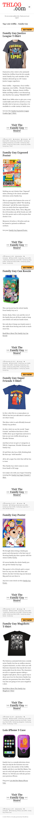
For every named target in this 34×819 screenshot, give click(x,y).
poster (28, 261)
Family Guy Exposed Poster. (18, 230)
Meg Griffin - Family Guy (19, 367)
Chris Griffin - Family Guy (22, 141)
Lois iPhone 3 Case (14, 730)
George (20, 361)
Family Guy (10, 142)
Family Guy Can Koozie (17, 271)
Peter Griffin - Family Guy (19, 144)
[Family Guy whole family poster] (17, 533)
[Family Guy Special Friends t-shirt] (17, 397)
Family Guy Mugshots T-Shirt (16, 625)
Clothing (5, 142)
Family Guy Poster (14, 515)
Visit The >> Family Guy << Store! (17, 127)
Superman (25, 507)
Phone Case (8, 812)
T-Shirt (10, 146)
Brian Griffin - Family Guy (9, 141)
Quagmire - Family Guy (19, 368)
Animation (25, 139)
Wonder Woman (10, 508)
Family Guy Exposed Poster (15, 154)
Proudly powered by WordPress (19, 817)
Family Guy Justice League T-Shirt (14, 34)
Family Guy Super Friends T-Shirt (14, 379)
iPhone (19, 810)
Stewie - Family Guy (8, 263)
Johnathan (17, 139)
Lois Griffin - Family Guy (20, 142)
